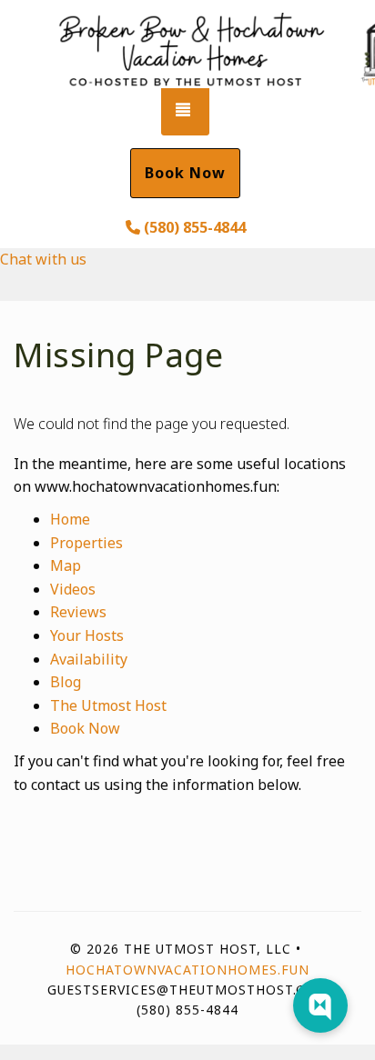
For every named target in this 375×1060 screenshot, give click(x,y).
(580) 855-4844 (195, 227)
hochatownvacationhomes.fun (187, 969)
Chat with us (43, 259)
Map (65, 565)
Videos (73, 589)
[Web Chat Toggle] (320, 1005)
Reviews (78, 612)
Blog (65, 682)
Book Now (185, 173)
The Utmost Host (108, 705)
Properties (86, 543)
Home (70, 519)
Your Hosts (87, 635)
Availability (88, 659)
